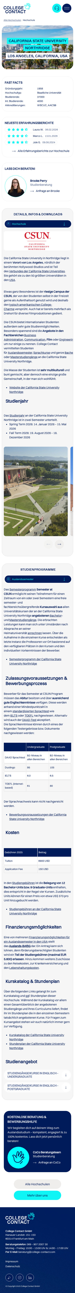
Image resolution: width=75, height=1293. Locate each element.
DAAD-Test (29, 720)
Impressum (11, 1261)
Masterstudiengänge (24, 357)
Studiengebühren (23, 883)
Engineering (67, 339)
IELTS (13, 715)
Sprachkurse (41, 352)
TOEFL (29, 715)
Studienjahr (17, 415)
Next (59, 544)
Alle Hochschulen (12, 20)
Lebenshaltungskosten (24, 968)
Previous (48, 544)
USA (12, 280)
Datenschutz (12, 1266)
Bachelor (56, 615)
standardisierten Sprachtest (31, 711)
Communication (34, 339)
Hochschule (29, 20)
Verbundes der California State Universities (37, 271)
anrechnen (35, 633)
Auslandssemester (20, 352)
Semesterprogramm (22, 589)
